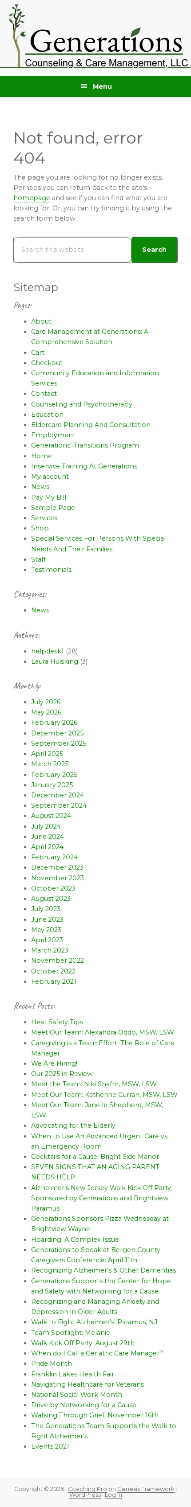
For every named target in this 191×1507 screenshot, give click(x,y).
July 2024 (46, 826)
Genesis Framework (146, 1489)
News (40, 487)
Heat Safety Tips (57, 1022)
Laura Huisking (54, 661)
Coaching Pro (87, 1489)
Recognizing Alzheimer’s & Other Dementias (103, 1270)
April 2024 (47, 847)
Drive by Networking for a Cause (83, 1405)
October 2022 (53, 971)
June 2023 (47, 920)
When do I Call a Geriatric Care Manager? (97, 1353)
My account (50, 476)
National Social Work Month (76, 1395)
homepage (31, 198)
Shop (40, 528)
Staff (38, 559)
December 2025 (57, 733)
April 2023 (47, 940)
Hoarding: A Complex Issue (75, 1240)
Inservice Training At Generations (84, 466)
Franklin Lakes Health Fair (72, 1374)
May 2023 (46, 930)
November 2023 (57, 878)
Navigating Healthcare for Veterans (87, 1384)
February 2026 (54, 723)
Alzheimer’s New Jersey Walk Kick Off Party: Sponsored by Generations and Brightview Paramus (101, 1198)
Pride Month (51, 1363)
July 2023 (45, 909)
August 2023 (51, 899)
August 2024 (51, 816)
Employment (53, 435)
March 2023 (49, 950)
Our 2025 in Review (62, 1074)
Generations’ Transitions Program (85, 445)
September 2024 (59, 805)
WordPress (85, 1494)
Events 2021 (50, 1446)
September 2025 (58, 743)
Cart (37, 353)
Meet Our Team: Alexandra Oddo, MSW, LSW (102, 1032)
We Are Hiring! (54, 1063)
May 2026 (46, 712)
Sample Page (53, 508)
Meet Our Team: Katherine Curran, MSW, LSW (104, 1095)
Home (41, 456)
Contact (44, 394)
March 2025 (49, 764)
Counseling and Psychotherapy (81, 404)
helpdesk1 (47, 651)
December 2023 (57, 867)
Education (47, 415)
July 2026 (45, 702)
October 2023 (53, 888)
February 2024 (54, 857)
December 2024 (57, 795)
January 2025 (52, 785)
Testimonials (51, 570)
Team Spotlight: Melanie (70, 1333)
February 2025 (54, 775)
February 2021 (53, 981)
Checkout (47, 363)
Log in (113, 1494)
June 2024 (47, 837)
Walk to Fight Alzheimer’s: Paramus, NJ (94, 1322)
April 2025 (47, 754)
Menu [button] (102, 86)
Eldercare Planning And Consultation (91, 425)
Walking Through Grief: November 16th (95, 1415)
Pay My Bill (48, 497)
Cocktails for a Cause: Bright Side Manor (95, 1157)
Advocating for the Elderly (73, 1125)
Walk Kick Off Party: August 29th (83, 1343)
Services (44, 518)
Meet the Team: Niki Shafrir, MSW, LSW (94, 1084)
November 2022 (57, 961)
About (41, 321)
